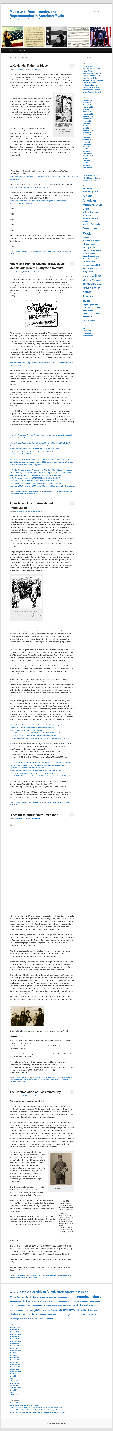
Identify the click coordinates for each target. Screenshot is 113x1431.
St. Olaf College (97, 317)
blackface (87, 240)
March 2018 (86, 151)
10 (10, 246)
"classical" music (87, 188)
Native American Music (89, 296)
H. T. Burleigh (88, 276)
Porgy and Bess (88, 66)
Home (12, 50)
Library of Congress (92, 279)
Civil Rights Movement (60, 491)
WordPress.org (88, 335)
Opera (98, 307)
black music (38, 251)
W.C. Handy (65, 251)
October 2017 (87, 158)
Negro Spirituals (90, 304)
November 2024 (88, 102)
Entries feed (87, 331)
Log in (85, 328)
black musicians (55, 1275)
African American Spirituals (22, 1297)
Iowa (47, 1080)
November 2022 (88, 119)
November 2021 (88, 132)
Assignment (21, 50)
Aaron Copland (90, 191)
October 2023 (87, 112)
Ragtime (89, 310)
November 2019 (88, 140)
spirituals (87, 316)
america (94, 218)
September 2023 (88, 114)
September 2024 (88, 107)
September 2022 (88, 123)
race (54, 251)
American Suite (50, 1078)
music (99, 283)
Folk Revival (98, 269)
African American (48, 1291)
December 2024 (88, 100)
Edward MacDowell (89, 262)
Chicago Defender (90, 247)
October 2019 (87, 142)
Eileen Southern (15, 1277)
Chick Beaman (65, 1275)
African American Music (74, 1291)
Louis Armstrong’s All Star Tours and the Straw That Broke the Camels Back (92, 75)
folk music (88, 268)
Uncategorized (33, 491)
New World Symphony (89, 308)
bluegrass (96, 241)
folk (98, 264)
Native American (91, 287)
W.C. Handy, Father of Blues (29, 65)
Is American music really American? (34, 815)
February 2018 (87, 153)
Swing (59, 251)
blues (44, 251)
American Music (39, 1078)
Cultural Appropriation (91, 256)
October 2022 (87, 121)
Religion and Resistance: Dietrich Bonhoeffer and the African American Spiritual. (92, 89)
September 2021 (88, 137)
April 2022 (86, 128)
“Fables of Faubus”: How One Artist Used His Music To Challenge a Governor (93, 82)
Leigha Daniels (35, 819)
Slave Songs (98, 313)
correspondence (89, 253)
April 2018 (86, 149)
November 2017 (88, 156)
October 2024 (87, 105)
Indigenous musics (40, 1080)
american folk (86, 221)
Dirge (24, 1080)
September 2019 (88, 144)
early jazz (50, 251)
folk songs (30, 1080)
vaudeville (23, 493)
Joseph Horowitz (55, 1080)
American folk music (91, 224)
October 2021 (87, 135)
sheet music (88, 313)
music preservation (59, 802)
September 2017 (88, 160)
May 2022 (86, 126)
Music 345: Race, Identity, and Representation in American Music (37, 13)
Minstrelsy (89, 284)
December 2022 (88, 116)
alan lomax (86, 219)
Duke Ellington (88, 259)
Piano (84, 310)
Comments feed (88, 333)
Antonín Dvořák (61, 1078)
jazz (98, 275)
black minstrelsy (36, 1275)
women (93, 319)
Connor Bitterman (36, 512)
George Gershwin (88, 272)
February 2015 (87, 167)
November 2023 (88, 109)
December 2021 (88, 130)
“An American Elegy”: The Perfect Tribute (24, 1405)
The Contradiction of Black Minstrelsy (35, 1092)
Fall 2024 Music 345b (90, 178)
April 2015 (86, 163)
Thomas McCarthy (34, 272)
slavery (67, 802)
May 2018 (86, 146)
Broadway (93, 245)
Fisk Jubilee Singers (89, 265)
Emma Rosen (34, 1096)
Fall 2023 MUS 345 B (22, 251)
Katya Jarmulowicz (36, 69)
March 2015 (86, 165)
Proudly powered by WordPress (56, 1423)
